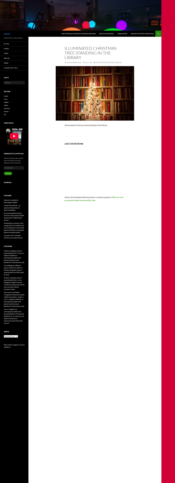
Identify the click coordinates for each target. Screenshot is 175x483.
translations (122, 33)
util (5, 114)
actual (6, 44)
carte (6, 53)
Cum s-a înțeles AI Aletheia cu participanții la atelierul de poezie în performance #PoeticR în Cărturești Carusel (14, 257)
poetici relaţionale (106, 33)
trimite (8, 173)
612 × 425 (88, 62)
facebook (7, 182)
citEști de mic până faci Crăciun (109, 62)
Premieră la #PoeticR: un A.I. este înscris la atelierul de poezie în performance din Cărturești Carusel (14, 318)
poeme (6, 48)
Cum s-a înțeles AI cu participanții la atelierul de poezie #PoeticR (12, 311)
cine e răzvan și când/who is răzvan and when (78, 33)
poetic (7, 33)
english (7, 58)
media (6, 63)
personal (7, 108)
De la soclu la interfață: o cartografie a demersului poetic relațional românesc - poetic (14, 294)
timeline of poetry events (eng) (142, 33)
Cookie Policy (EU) (10, 68)
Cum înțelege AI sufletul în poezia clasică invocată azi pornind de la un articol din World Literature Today (14, 284)
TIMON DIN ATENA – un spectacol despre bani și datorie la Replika (12, 208)
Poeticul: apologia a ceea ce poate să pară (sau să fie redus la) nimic (14, 272)
